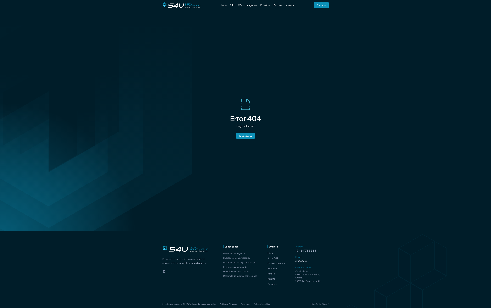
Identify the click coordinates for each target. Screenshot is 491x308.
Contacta (321, 5)
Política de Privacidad (228, 304)
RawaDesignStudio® (320, 304)
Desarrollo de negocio (234, 253)
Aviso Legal (245, 304)
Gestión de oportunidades (236, 271)
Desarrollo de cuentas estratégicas (240, 275)
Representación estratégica (236, 257)
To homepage (245, 136)
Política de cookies (262, 304)
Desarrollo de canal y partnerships (239, 262)
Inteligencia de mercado (235, 267)
